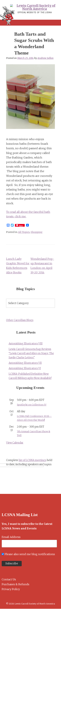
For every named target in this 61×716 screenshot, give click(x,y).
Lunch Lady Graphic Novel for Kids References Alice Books (17, 265)
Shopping (37, 232)
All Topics (24, 232)
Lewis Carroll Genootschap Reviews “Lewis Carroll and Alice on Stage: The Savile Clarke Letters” (31, 353)
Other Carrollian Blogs (19, 320)
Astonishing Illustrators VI (25, 368)
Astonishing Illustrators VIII (26, 343)
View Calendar (14, 442)
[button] (30, 23)
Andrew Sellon (45, 58)
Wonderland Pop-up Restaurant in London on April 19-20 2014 (42, 265)
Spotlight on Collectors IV (31, 404)
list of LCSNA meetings (32, 460)
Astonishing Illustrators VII (25, 362)
